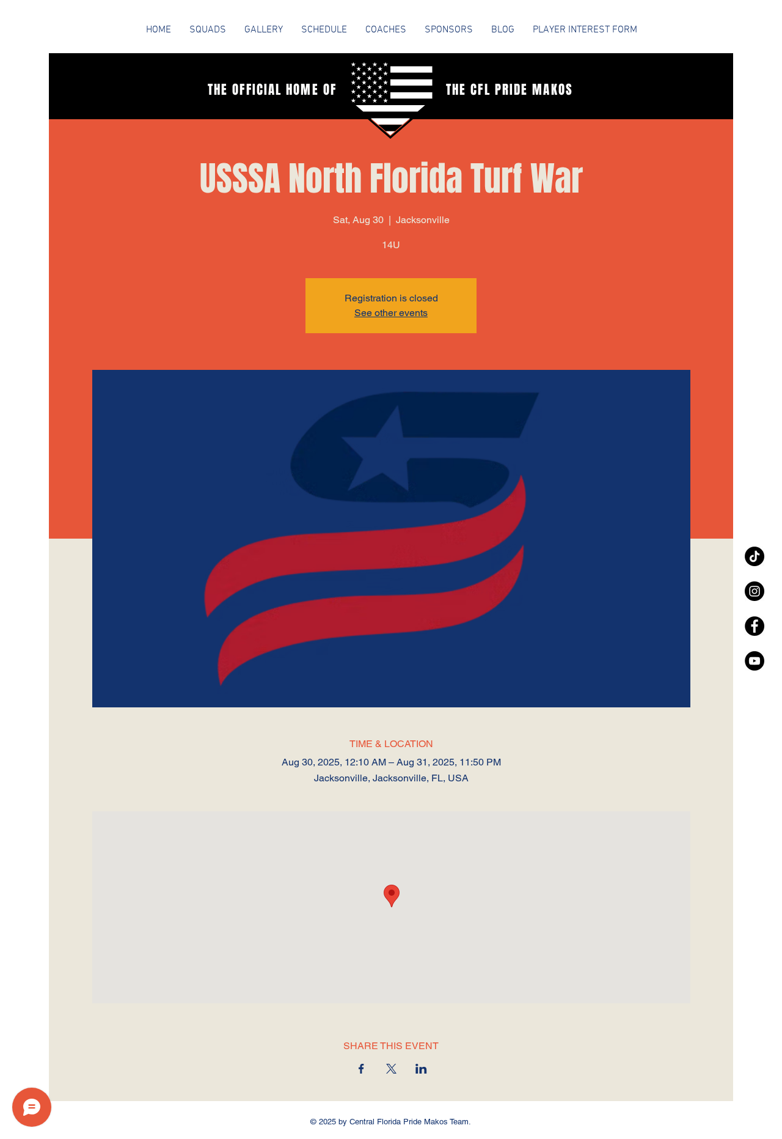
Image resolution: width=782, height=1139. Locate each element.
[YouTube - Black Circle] (754, 661)
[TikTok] (754, 556)
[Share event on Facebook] (361, 1069)
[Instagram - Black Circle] (754, 591)
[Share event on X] (391, 1069)
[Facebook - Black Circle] (754, 626)
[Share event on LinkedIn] (421, 1069)
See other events (391, 313)
